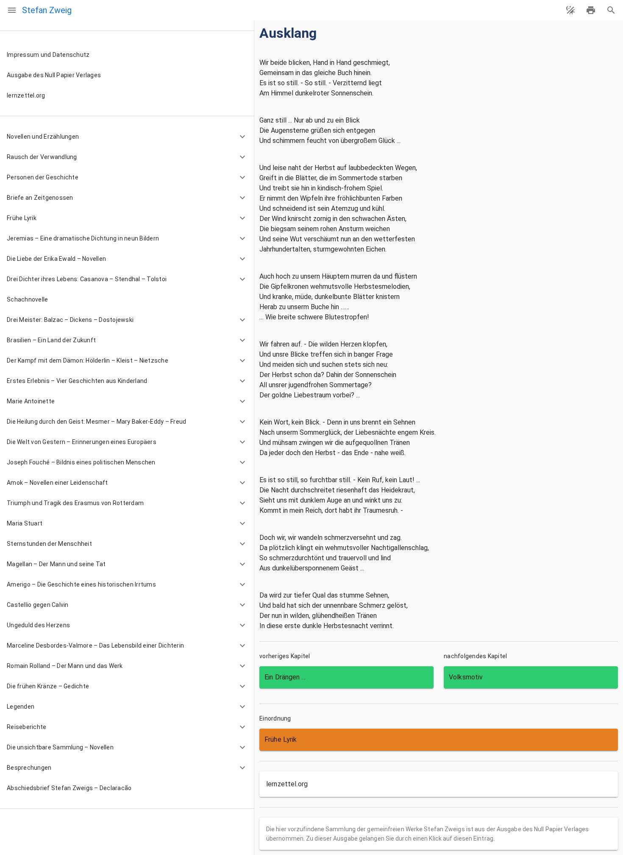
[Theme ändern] (570, 10)
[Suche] (611, 10)
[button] (127, 136)
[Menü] (12, 10)
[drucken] (591, 10)
